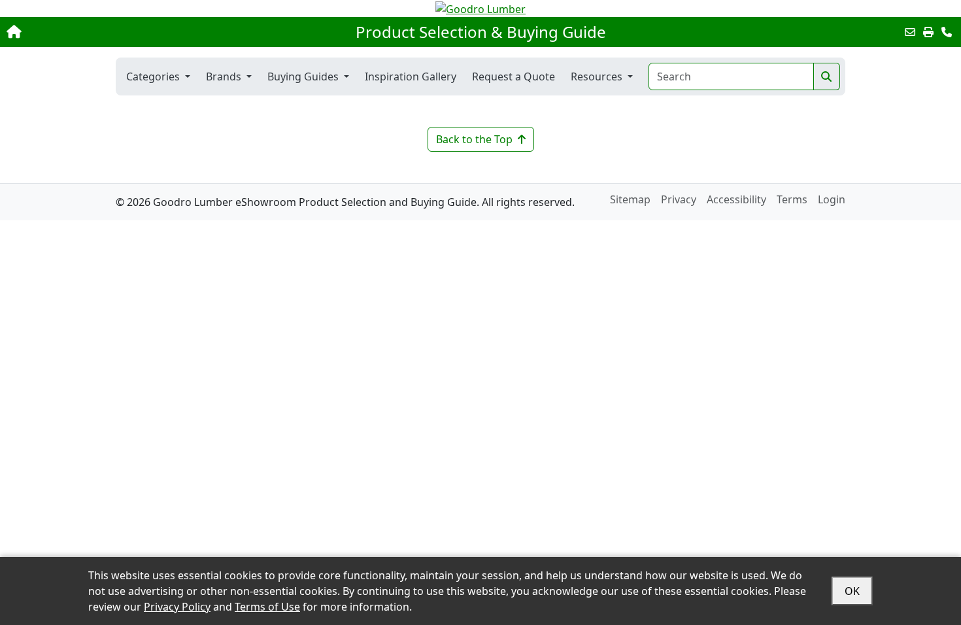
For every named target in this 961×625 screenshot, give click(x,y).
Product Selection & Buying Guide (481, 32)
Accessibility (736, 199)
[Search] (826, 76)
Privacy (678, 199)
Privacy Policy (177, 607)
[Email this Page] (910, 32)
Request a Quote (513, 76)
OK (852, 591)
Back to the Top (474, 139)
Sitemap (630, 199)
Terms (792, 199)
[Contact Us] (946, 32)
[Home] (100, 32)
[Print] (928, 32)
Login (831, 199)
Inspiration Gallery (410, 76)
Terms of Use (267, 607)
